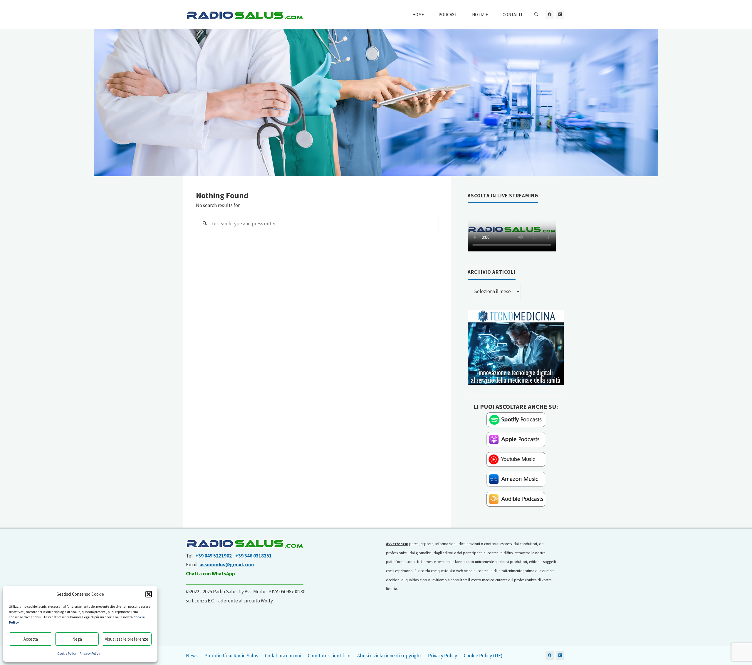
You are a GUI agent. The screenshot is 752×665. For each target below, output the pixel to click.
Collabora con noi (283, 655)
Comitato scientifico (329, 655)
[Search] (536, 14)
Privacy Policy (90, 653)
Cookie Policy (67, 653)
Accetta (31, 639)
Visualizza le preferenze (126, 639)
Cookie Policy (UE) (483, 655)
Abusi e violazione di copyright (389, 655)
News (192, 655)
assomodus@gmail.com (226, 564)
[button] (149, 594)
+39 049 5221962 (213, 556)
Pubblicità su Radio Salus (231, 655)
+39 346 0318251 (253, 556)
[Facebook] (549, 14)
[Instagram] (560, 14)
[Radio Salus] (244, 14)
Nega (77, 639)
